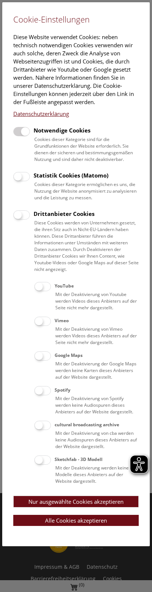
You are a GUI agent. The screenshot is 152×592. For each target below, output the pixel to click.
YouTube (64, 286)
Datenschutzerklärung (41, 113)
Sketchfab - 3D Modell (79, 459)
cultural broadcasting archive (87, 424)
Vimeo (62, 320)
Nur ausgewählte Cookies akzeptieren (76, 501)
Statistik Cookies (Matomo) (71, 175)
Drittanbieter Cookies (64, 213)
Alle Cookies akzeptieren (76, 520)
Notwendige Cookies (62, 130)
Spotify (62, 390)
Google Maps (69, 355)
